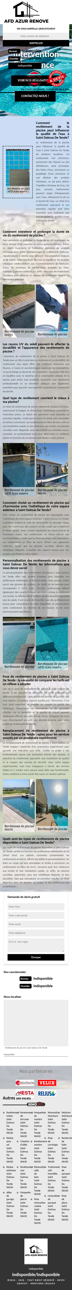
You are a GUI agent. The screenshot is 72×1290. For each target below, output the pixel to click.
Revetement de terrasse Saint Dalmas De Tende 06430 (24, 1124)
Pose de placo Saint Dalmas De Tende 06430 (65, 1208)
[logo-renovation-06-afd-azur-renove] (26, 12)
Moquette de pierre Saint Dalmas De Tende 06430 (24, 1204)
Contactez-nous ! (35, 96)
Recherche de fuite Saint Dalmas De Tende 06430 (65, 1150)
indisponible (31, 51)
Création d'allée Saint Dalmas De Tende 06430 (24, 1151)
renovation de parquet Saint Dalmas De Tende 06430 (51, 1208)
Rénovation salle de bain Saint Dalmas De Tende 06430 (38, 1181)
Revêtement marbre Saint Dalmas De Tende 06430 (38, 1151)
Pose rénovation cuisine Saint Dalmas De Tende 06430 (38, 1211)
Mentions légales (43, 1284)
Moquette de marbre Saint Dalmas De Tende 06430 (38, 1124)
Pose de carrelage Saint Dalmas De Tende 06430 (51, 1150)
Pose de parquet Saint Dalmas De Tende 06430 (65, 1179)
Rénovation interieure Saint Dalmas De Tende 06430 (51, 1122)
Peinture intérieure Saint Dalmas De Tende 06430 (65, 1122)
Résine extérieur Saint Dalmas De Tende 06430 (10, 1177)
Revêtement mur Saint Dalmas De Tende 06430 (24, 1177)
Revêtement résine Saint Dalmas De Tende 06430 (10, 1122)
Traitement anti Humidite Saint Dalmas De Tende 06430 (51, 1179)
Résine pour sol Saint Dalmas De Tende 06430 (10, 1150)
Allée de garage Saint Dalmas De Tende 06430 (10, 1204)
